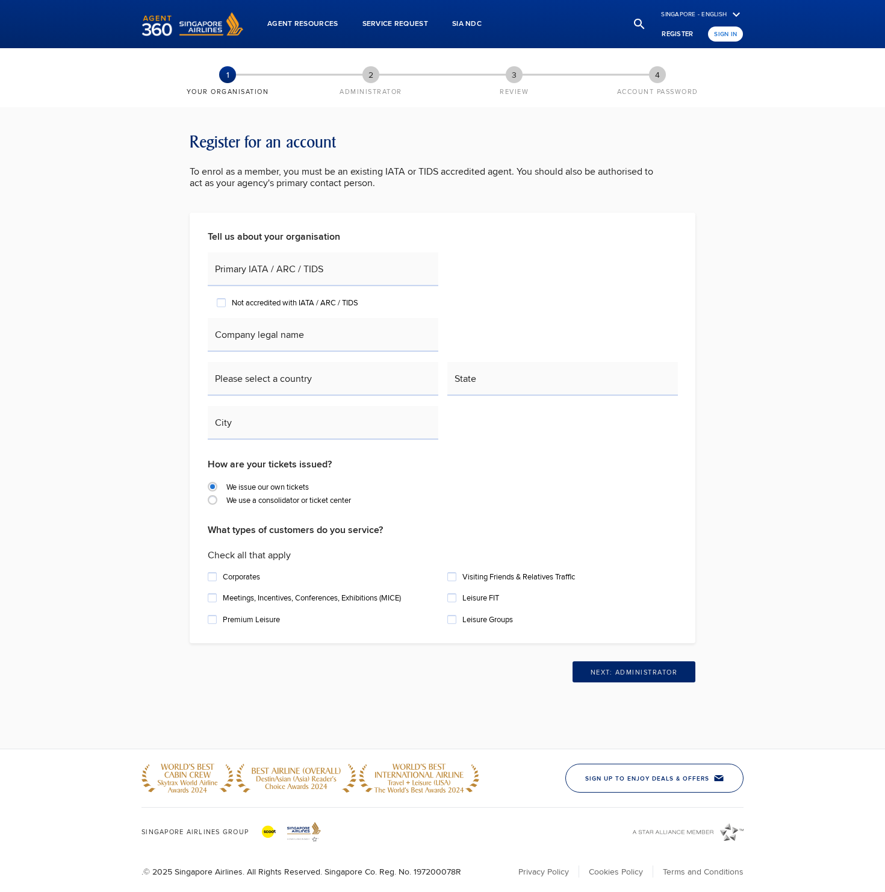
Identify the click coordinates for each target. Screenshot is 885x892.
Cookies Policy (616, 871)
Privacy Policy (543, 871)
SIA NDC (467, 23)
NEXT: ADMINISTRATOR (634, 672)
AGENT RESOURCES (302, 23)
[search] (639, 24)
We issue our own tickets (267, 486)
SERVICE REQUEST (395, 23)
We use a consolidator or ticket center (288, 499)
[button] (192, 24)
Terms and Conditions (703, 871)
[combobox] (325, 384)
